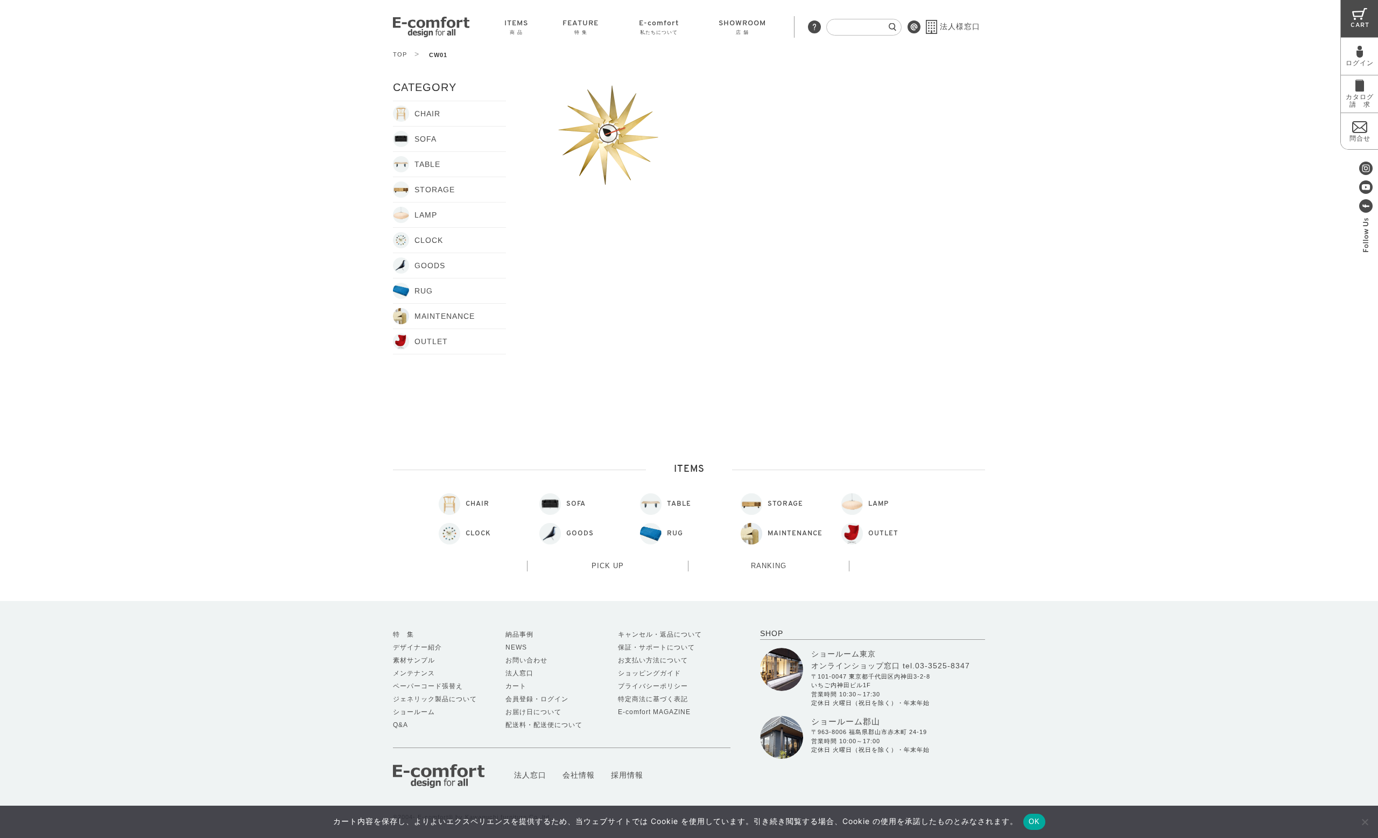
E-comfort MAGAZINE (654, 712)
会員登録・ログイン (536, 699)
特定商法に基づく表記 (653, 699)
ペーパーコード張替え (428, 686)
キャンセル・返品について (660, 634)
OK (1034, 822)
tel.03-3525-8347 (936, 665)
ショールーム (414, 712)
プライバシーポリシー (653, 686)
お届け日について (533, 712)
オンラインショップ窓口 (855, 665)
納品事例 (519, 634)
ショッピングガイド (649, 673)
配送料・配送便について (543, 725)
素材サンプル (414, 660)
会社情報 (579, 775)
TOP (406, 54)
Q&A (400, 725)
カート (515, 686)
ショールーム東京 (843, 654)
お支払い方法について (653, 660)
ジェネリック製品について (435, 699)
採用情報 (627, 775)
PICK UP (608, 566)
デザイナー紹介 (417, 647)
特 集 (403, 634)
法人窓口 (519, 673)
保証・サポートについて (656, 647)
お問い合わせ (526, 660)
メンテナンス (414, 673)
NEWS (516, 647)
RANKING (768, 566)
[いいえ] (1364, 821)
